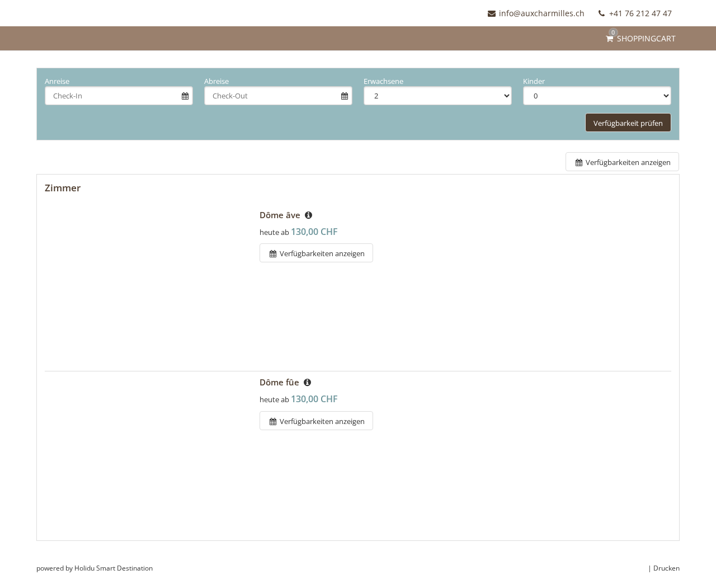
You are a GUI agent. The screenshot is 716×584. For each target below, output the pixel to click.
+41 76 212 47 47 (639, 13)
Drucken (666, 568)
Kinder (534, 81)
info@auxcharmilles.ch (542, 13)
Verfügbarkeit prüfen (628, 123)
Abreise (216, 81)
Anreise (57, 81)
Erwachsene (383, 81)
